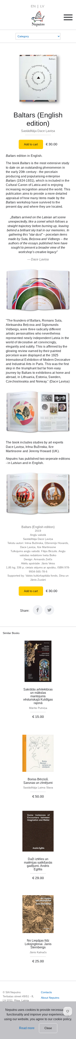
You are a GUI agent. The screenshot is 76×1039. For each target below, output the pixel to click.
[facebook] (37, 613)
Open (70, 18)
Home (32, 13)
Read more (26, 1028)
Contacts (46, 992)
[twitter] (49, 613)
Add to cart (31, 144)
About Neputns (50, 997)
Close (48, 1028)
